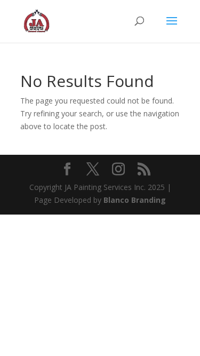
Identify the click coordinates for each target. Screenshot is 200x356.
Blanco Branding (134, 200)
